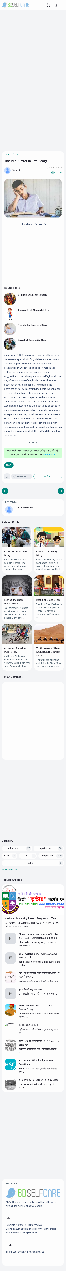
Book (6, 855)
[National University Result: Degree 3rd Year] (33, 914)
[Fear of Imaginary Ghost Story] (17, 595)
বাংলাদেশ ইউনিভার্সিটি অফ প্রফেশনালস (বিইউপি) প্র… (38, 1051)
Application (45, 848)
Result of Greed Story (48, 600)
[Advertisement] (33, 45)
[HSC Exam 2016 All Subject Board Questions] (10, 1070)
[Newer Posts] (61, 491)
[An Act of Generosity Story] (10, 349)
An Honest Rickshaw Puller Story (15, 650)
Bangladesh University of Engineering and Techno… (39, 963)
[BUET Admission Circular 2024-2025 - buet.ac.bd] (10, 963)
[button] (56, 173)
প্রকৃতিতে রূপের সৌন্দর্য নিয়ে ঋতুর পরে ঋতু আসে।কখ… (39, 1031)
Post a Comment (23, 476)
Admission (13, 848)
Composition (47, 855)
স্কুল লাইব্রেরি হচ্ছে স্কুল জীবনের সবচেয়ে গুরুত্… (38, 994)
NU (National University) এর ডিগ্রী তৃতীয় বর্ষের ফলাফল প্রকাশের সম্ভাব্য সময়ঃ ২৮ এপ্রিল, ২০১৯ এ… (32, 924)
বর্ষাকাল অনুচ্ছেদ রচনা (28, 1025)
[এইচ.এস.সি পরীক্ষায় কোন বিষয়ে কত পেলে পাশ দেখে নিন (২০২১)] (10, 982)
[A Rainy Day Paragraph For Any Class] (10, 1089)
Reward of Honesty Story (46, 553)
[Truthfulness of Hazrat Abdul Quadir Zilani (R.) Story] (49, 643)
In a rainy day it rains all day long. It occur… (36, 1086)
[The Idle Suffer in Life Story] (10, 334)
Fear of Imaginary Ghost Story (13, 601)
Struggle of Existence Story (32, 295)
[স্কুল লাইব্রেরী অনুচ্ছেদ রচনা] (10, 999)
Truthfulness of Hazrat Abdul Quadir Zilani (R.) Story (49, 651)
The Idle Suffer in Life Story (32, 325)
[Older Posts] (5, 491)
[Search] (55, 5)
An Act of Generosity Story (32, 340)
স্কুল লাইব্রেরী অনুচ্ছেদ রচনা (30, 989)
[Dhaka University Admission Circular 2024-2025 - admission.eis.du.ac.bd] (10, 944)
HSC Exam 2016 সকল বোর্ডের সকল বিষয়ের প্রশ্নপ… (38, 1070)
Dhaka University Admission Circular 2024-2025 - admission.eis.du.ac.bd (38, 936)
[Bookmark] (7, 477)
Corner (30, 863)
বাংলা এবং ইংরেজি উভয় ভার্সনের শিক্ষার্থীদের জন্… (39, 981)
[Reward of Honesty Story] (49, 546)
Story (8, 465)
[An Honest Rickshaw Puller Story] (17, 643)
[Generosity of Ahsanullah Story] (10, 319)
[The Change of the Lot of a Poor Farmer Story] (10, 1015)
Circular (25, 855)
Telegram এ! (49, 455)
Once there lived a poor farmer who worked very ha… (40, 1015)
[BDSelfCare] (15, 5)
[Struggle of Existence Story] (10, 304)
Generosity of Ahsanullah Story (34, 310)
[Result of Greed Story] (49, 595)
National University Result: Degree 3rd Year (31, 918)
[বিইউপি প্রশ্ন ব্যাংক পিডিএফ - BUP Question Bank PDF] (10, 1050)
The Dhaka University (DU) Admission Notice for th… (38, 944)
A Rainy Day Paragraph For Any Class (38, 1080)
